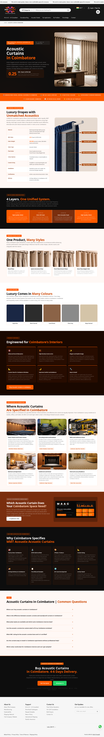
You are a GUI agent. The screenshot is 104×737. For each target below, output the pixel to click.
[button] (26, 10)
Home (5, 22)
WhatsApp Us (60, 683)
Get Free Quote (44, 683)
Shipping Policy (33, 734)
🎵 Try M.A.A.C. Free (14, 518)
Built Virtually (96, 734)
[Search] (68, 10)
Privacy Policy (15, 734)
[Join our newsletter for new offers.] (97, 711)
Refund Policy (7, 734)
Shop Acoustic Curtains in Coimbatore (20, 387)
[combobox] (52, 10)
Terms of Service (24, 734)
